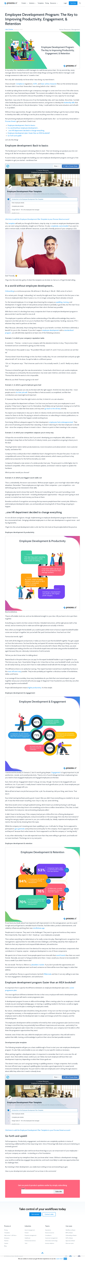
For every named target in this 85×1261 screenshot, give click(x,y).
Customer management (51, 1238)
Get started (35, 1214)
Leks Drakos (9, 29)
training (66, 302)
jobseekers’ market (37, 965)
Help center (7, 1235)
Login (65, 3)
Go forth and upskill (14, 136)
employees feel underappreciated (61, 422)
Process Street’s (10, 121)
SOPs (35, 84)
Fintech (27, 1232)
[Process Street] (11, 3)
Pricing (47, 3)
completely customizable (59, 226)
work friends (60, 955)
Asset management (30, 1230)
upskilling (59, 302)
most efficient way (14, 671)
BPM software (69, 1232)
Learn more (59, 1259)
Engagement (56, 772)
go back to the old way (53, 409)
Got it (65, 1259)
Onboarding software (71, 1235)
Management (75, 29)
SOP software (69, 1238)
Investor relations (49, 1243)
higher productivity (34, 688)
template (11, 223)
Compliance (20, 84)
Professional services (30, 1240)
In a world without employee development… (23, 128)
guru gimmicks (20, 829)
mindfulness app (38, 928)
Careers (6, 1243)
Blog (5, 1246)
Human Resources (65, 29)
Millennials (47, 974)
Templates (41, 3)
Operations (48, 1230)
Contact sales (49, 1214)
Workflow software (70, 1230)
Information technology (51, 1240)
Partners (6, 1240)
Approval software (70, 1240)
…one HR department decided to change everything (26, 130)
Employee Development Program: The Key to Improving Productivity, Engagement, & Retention (41, 19)
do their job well (21, 392)
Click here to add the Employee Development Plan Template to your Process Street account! (37, 1130)
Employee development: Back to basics (21, 125)
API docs (14, 1235)
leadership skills (69, 103)
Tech (26, 1243)
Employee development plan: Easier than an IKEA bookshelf (29, 133)
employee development (50, 330)
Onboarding (9, 291)
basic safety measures (48, 84)
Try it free (73, 3)
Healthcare (27, 1238)
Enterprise (6, 1238)
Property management (30, 1235)
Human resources (49, 1232)
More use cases (70, 1243)
